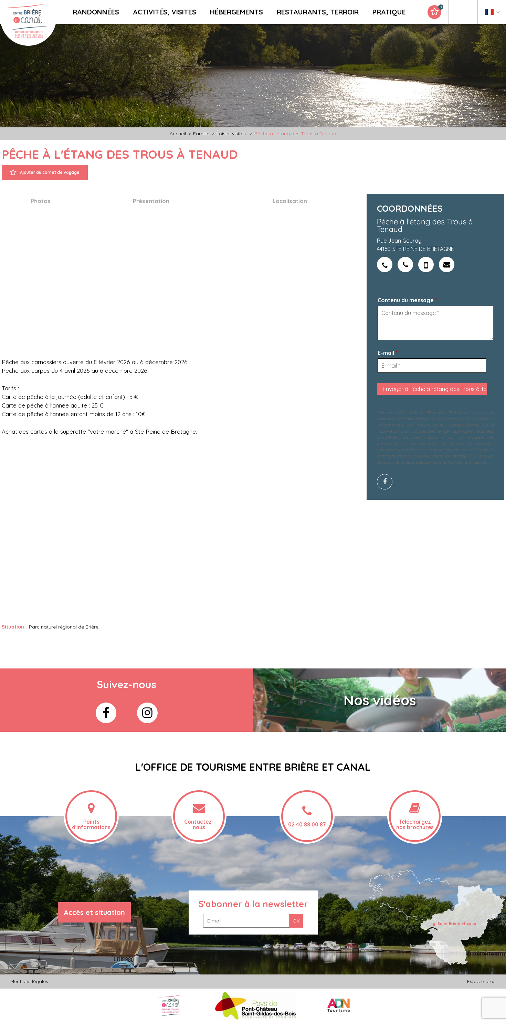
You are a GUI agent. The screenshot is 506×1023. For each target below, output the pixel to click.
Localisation (290, 200)
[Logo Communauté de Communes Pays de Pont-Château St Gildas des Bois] (255, 1005)
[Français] (492, 13)
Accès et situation (94, 912)
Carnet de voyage (440, 7)
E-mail (388, 352)
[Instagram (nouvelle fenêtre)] (147, 713)
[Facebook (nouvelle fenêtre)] (387, 481)
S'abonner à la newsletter (253, 903)
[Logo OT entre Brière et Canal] (170, 1005)
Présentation (151, 200)
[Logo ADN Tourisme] (338, 1005)
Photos (41, 200)
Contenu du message (407, 300)
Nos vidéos (380, 700)
